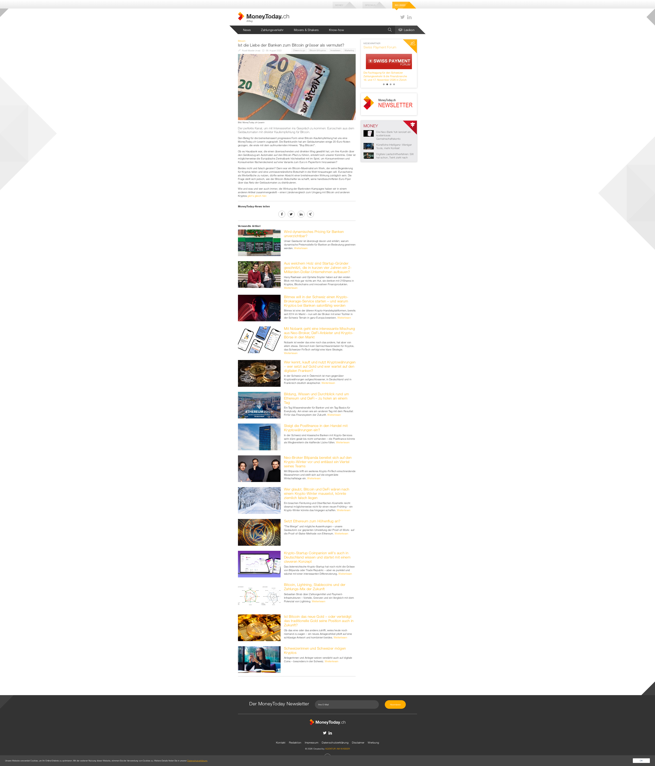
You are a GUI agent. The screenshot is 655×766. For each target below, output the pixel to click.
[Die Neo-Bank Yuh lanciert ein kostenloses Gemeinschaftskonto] (368, 133)
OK (641, 760)
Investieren (335, 50)
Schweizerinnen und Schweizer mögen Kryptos (315, 650)
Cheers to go (299, 50)
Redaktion (295, 742)
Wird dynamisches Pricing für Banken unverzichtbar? (314, 233)
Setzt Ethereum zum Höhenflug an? (312, 521)
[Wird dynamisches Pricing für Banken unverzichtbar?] (259, 242)
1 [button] (384, 84)
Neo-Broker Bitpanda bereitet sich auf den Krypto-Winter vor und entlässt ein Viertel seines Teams (318, 461)
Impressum (311, 742)
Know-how (336, 30)
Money (339, 5)
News (247, 30)
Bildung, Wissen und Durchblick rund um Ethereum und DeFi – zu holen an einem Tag (316, 398)
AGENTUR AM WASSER (337, 748)
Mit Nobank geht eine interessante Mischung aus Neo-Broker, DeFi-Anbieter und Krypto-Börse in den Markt (319, 332)
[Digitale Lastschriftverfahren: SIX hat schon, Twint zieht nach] (368, 155)
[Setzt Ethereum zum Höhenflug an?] (259, 531)
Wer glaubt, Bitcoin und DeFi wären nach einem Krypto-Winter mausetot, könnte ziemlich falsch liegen (316, 493)
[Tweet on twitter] (291, 214)
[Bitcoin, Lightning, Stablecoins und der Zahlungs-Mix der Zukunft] (259, 595)
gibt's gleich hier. (257, 195)
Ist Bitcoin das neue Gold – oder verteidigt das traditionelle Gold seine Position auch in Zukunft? (319, 620)
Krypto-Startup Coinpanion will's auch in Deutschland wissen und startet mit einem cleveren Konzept (317, 557)
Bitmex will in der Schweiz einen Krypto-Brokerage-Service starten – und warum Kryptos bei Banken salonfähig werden (316, 301)
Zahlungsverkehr (272, 30)
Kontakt (281, 742)
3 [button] (390, 84)
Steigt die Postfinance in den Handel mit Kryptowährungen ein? (316, 427)
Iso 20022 (400, 5)
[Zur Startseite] (327, 721)
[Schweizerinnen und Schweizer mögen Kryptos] (259, 659)
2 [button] (387, 84)
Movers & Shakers (306, 30)
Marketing (349, 50)
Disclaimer (358, 742)
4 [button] (394, 84)
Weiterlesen (301, 248)
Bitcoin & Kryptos (318, 50)
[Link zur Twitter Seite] (402, 17)
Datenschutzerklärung (335, 742)
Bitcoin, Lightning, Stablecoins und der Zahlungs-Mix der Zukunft (315, 586)
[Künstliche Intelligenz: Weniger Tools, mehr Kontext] (368, 145)
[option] (388, 62)
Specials (370, 5)
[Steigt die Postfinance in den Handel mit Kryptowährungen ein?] (259, 436)
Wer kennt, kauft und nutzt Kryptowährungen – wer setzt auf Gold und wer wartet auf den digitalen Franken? (320, 366)
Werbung (373, 742)
